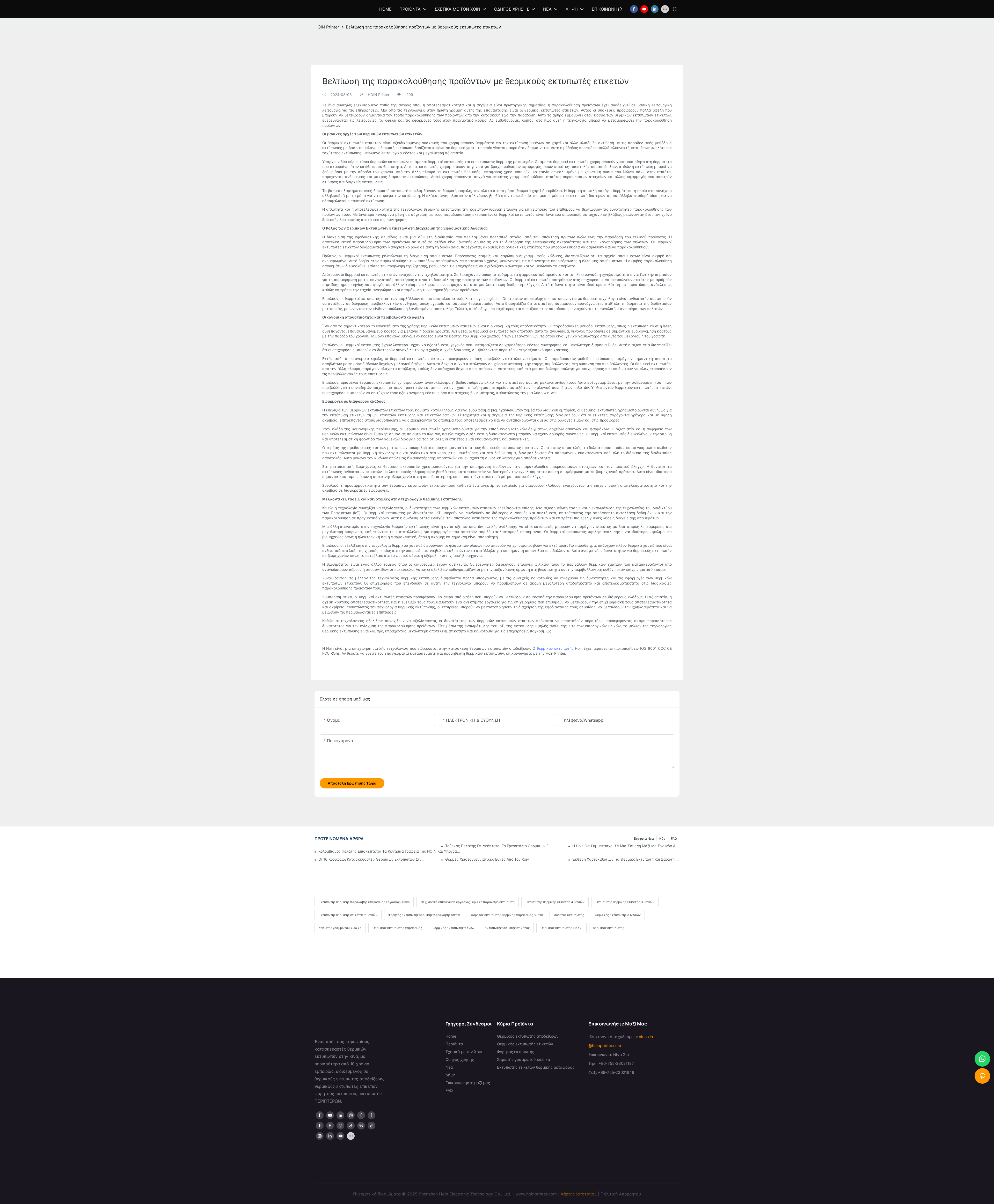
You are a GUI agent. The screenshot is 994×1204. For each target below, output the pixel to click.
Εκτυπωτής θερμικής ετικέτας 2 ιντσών (348, 915)
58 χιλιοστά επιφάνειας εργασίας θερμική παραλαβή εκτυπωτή (467, 902)
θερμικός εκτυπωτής (555, 648)
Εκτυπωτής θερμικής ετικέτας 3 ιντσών (624, 902)
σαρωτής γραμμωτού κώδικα (340, 928)
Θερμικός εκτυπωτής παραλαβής (397, 928)
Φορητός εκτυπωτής (569, 915)
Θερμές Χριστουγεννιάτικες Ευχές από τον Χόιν (487, 859)
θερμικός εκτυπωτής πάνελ (453, 928)
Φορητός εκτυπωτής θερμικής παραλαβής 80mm (507, 915)
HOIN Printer (327, 26)
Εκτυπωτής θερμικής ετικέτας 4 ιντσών (554, 902)
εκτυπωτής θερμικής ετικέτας (507, 928)
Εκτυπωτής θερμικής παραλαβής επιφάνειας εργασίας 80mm (364, 902)
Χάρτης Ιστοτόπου (579, 1193)
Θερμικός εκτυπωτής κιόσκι (561, 928)
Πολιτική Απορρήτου (621, 1193)
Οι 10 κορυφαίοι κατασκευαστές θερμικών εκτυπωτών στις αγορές (372, 859)
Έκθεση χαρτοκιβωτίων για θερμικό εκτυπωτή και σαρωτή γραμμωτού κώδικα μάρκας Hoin (625, 859)
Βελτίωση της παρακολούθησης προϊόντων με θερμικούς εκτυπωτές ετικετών (423, 26)
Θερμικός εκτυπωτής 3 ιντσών (618, 915)
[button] (621, 9)
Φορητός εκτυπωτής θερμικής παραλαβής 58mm (424, 915)
